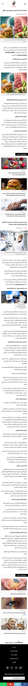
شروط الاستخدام (14, 651)
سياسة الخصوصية (14, 658)
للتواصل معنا (14, 655)
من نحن (14, 647)
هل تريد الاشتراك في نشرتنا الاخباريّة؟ (14, 674)
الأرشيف (14, 662)
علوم (26, 14)
